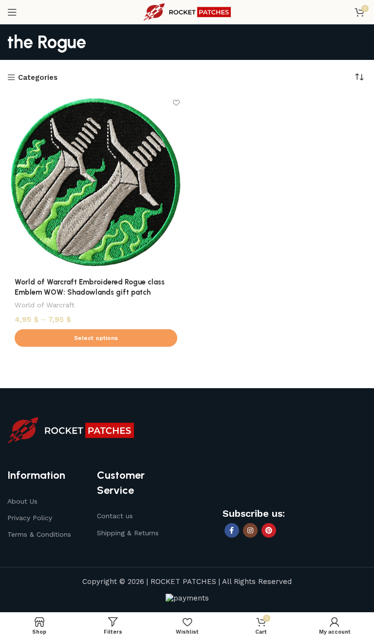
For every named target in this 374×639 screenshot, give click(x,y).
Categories (37, 78)
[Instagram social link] (250, 530)
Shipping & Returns (128, 533)
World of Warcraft (45, 305)
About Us (22, 501)
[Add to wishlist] (176, 102)
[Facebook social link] (231, 530)
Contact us (115, 516)
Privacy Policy (29, 518)
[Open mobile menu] (12, 12)
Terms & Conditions (39, 534)
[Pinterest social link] (269, 530)
